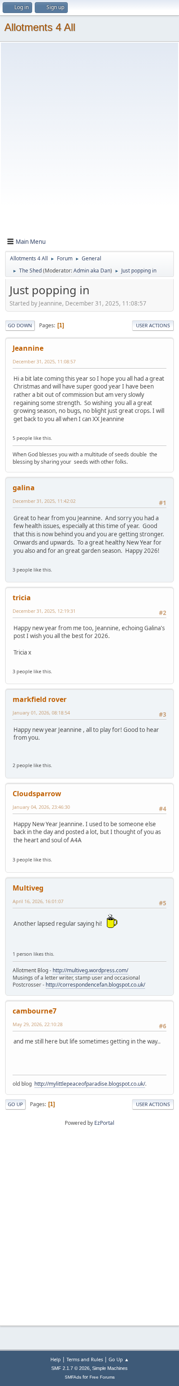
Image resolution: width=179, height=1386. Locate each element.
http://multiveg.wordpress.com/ (90, 970)
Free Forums (102, 1377)
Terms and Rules (84, 1359)
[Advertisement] (89, 141)
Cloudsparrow (37, 793)
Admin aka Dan (91, 270)
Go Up (15, 1104)
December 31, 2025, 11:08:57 (44, 361)
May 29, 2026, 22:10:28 (38, 1024)
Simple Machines (110, 1368)
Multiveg (28, 888)
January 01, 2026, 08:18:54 (41, 712)
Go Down (20, 325)
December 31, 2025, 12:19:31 (44, 611)
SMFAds (73, 1377)
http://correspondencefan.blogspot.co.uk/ (95, 984)
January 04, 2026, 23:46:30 (41, 807)
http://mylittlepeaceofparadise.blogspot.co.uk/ (89, 1083)
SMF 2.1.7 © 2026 (70, 1368)
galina (24, 487)
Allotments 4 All (39, 27)
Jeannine (28, 348)
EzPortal (104, 1123)
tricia (22, 597)
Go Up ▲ (119, 1359)
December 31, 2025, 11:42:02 (44, 501)
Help (55, 1359)
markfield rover (39, 699)
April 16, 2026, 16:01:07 (38, 901)
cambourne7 (34, 1011)
